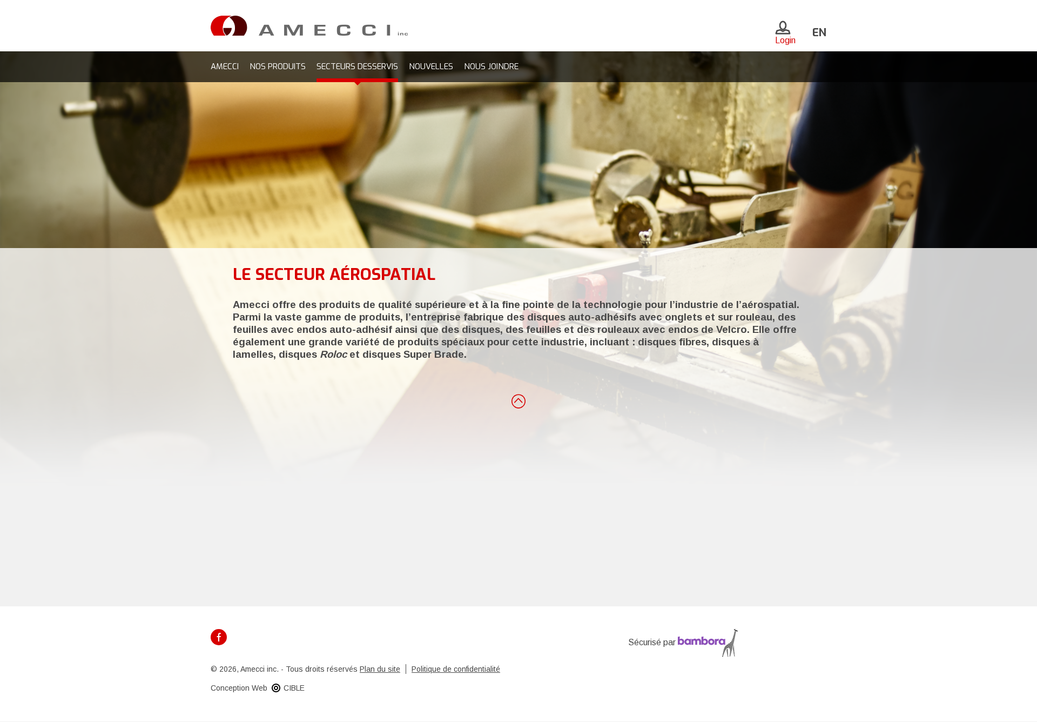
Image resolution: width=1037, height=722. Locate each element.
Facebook (219, 637)
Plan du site (380, 669)
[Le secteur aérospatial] (309, 25)
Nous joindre (491, 66)
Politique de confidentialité (456, 669)
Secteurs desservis (357, 66)
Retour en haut (518, 400)
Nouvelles (431, 66)
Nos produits (278, 66)
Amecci (225, 66)
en (819, 33)
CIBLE (294, 688)
